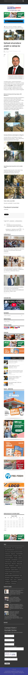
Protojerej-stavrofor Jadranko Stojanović (12, 571)
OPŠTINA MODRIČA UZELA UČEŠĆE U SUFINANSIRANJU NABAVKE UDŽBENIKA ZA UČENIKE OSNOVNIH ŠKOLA (14, 269)
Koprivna (14, 561)
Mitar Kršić (14, 563)
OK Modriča (7, 567)
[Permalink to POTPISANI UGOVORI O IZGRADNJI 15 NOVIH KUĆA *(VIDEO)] (6, 363)
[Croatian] (5, 327)
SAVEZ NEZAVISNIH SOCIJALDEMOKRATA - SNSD (13, 575)
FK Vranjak (15, 555)
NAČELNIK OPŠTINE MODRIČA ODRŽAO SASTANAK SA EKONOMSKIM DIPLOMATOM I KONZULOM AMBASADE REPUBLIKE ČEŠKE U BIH (14, 289)
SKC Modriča (7, 577)
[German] (12, 327)
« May (5, 530)
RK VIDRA (6, 573)
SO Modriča (7, 579)
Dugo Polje (13, 553)
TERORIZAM (20, 579)
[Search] (23, 1)
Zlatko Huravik (7, 583)
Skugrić (12, 577)
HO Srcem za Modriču (9, 557)
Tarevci (15, 579)
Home (6, 26)
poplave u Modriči (14, 569)
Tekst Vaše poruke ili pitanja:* (10, 646)
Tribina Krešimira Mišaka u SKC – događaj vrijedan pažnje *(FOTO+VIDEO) (15, 378)
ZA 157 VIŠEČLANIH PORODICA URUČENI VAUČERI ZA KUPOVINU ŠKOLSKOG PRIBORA (14, 250)
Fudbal (19, 555)
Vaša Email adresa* (8, 638)
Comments (21, 358)
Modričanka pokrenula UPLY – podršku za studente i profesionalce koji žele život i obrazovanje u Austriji (16, 592)
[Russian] (16, 327)
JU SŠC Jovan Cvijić (8, 561)
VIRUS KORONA (14, 581)
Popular (7, 358)
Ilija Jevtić (20, 557)
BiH (13, 547)
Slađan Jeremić (17, 577)
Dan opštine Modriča (18, 547)
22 (19, 524)
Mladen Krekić (19, 563)
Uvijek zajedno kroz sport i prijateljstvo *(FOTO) (14, 366)
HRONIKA (15, 26)
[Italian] (14, 327)
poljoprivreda (7, 569)
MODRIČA (11, 51)
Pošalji (7, 663)
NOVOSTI (10, 26)
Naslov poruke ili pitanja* (9, 642)
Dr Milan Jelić (7, 553)
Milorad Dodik (19, 561)
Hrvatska (15, 557)
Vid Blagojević (7, 581)
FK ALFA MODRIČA (19, 553)
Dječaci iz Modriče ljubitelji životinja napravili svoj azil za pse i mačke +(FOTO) (16, 372)
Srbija (11, 579)
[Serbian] (19, 327)
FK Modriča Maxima (8, 555)
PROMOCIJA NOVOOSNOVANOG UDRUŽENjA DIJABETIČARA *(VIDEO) (15, 225)
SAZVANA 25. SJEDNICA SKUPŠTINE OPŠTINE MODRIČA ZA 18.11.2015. (13, 229)
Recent (14, 358)
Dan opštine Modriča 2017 (9, 549)
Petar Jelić (19, 567)
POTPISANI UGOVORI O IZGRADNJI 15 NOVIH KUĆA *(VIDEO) (16, 361)
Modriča (6, 565)
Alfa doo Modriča (8, 547)
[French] (9, 327)
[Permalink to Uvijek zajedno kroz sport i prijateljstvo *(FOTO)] (6, 368)
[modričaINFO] (14, 9)
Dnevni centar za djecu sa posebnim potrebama (14, 551)
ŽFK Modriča (13, 583)
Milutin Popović (8, 563)
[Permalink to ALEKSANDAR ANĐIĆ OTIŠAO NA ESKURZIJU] (6, 385)
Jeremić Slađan (7, 559)
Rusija (11, 573)
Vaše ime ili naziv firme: (9, 634)
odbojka (16, 565)
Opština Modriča (13, 567)
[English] (7, 327)
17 (5, 524)
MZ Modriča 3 (11, 565)
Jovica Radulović (14, 559)
